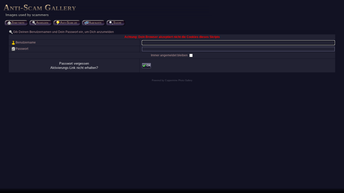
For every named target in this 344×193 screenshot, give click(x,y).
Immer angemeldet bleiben (169, 55)
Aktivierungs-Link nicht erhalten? (74, 68)
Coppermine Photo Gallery (178, 80)
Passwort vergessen (74, 63)
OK (149, 65)
